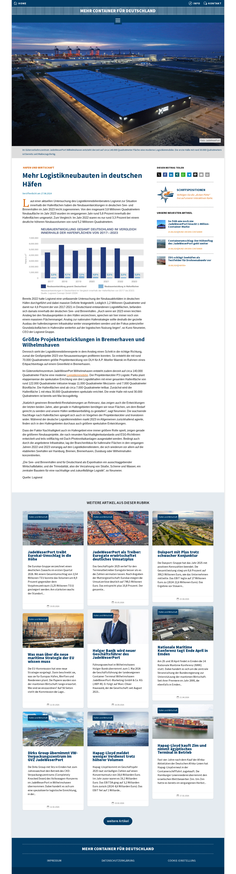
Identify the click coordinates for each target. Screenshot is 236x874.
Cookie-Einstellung (182, 860)
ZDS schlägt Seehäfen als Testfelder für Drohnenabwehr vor (189, 259)
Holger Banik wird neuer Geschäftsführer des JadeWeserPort (117, 658)
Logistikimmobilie (77, 375)
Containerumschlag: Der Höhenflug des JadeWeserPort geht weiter (190, 242)
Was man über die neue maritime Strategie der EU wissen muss (53, 660)
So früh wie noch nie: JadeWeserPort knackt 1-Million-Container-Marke (188, 224)
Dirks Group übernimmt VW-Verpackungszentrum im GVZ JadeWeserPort (53, 761)
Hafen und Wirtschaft (38, 167)
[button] (159, 174)
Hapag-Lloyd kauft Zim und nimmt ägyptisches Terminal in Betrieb (182, 751)
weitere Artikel (118, 821)
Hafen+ (182, 265)
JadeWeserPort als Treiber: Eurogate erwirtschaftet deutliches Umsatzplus (117, 558)
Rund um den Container (190, 232)
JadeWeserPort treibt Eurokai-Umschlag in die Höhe (53, 560)
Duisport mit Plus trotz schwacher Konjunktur (182, 556)
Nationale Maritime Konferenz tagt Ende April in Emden (182, 653)
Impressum (54, 860)
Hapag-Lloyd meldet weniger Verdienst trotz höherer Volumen (117, 759)
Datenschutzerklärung (118, 860)
